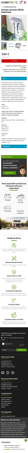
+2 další (24, 46)
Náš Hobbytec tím (6, 401)
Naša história (5, 405)
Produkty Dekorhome (9, 7)
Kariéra (3, 407)
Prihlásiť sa (22, 350)
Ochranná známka (6, 397)
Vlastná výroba (5, 399)
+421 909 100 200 (6, 383)
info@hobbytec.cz (6, 363)
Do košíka (14, 61)
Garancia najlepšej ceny (8, 416)
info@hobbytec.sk (6, 384)
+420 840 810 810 (6, 361)
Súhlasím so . (12, 338)
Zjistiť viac (9, 173)
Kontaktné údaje (6, 403)
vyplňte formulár (20, 69)
